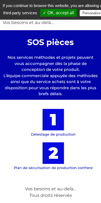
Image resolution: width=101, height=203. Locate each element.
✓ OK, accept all (58, 13)
